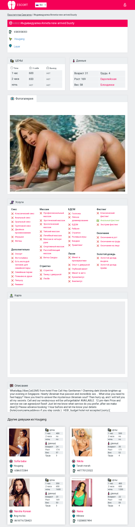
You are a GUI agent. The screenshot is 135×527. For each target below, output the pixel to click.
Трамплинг (77, 245)
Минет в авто (79, 273)
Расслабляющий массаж (51, 252)
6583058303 (20, 31)
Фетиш (18, 241)
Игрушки (19, 237)
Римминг (19, 284)
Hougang (19, 39)
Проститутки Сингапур (19, 14)
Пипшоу (19, 280)
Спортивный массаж (53, 246)
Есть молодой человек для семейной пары (22, 264)
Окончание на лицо (110, 245)
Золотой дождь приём (108, 266)
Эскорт (18, 254)
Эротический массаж (54, 220)
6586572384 (21, 470)
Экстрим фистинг (109, 224)
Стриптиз (48, 270)
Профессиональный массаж (53, 215)
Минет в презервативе (79, 259)
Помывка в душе (23, 276)
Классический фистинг (107, 215)
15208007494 (84, 520)
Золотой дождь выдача (108, 259)
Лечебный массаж (52, 235)
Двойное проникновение (23, 231)
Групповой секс (23, 226)
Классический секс (24, 213)
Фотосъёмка (21, 258)
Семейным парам (23, 272)
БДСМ (75, 224)
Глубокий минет (80, 269)
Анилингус (77, 281)
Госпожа (76, 213)
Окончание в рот (108, 237)
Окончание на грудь (110, 241)
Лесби (46, 278)
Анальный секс (22, 217)
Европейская (108, 79)
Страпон (76, 232)
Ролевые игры (79, 237)
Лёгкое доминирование (80, 219)
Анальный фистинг (109, 220)
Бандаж (76, 241)
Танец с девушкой (52, 274)
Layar (16, 46)
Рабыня (75, 228)
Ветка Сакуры (50, 257)
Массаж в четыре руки (52, 241)
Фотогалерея (24, 98)
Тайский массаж (51, 231)
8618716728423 (23, 520)
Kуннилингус (78, 277)
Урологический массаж (51, 226)
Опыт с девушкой (81, 265)
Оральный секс (22, 221)
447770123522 (85, 470)
